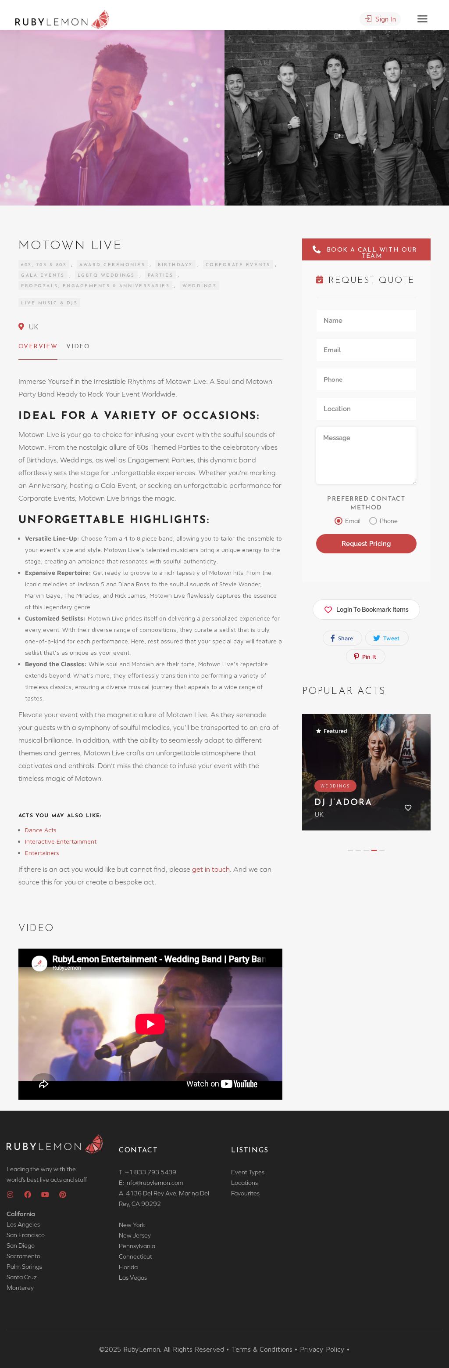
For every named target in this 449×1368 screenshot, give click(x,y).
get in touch (211, 869)
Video (78, 346)
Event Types (247, 1172)
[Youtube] (45, 1194)
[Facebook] (27, 1194)
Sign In (384, 19)
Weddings (199, 286)
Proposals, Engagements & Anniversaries (95, 286)
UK (32, 326)
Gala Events (43, 275)
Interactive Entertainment (61, 841)
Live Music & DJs (49, 303)
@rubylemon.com (159, 1182)
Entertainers (42, 852)
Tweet (390, 638)
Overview (37, 346)
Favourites (245, 1193)
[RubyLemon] (62, 18)
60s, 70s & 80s (44, 265)
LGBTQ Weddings (106, 275)
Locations (244, 1182)
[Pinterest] (62, 1194)
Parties (161, 275)
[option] (336, 118)
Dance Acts (41, 830)
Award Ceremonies (112, 265)
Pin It (368, 656)
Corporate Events (238, 265)
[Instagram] (10, 1194)
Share (344, 638)
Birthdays (175, 265)
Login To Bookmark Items (372, 609)
